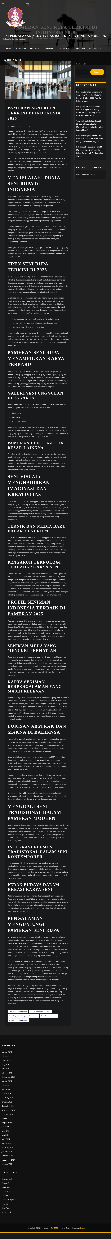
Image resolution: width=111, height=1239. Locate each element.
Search (97, 72)
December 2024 (8, 1106)
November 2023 (8, 1160)
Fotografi (21, 48)
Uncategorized (8, 1212)
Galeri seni (49, 48)
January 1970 (7, 1164)
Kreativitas (80, 48)
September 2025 (8, 1077)
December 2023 (8, 1156)
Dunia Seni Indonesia (18, 1011)
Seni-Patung (64, 48)
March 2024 (6, 1143)
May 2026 (5, 1064)
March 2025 (6, 1093)
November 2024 (8, 1110)
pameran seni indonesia (40, 1011)
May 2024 (5, 1135)
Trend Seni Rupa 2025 (18, 1020)
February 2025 (7, 1098)
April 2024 (6, 1139)
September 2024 (8, 1118)
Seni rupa (34, 48)
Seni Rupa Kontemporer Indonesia (23, 1016)
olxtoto (82, 1228)
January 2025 (7, 1102)
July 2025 (5, 1085)
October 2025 (7, 1073)
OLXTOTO (54, 1228)
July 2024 (5, 1127)
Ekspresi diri (95, 48)
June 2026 (6, 1060)
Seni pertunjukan (12, 60)
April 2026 (6, 1068)
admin (12, 126)
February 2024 (7, 1147)
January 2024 (7, 1151)
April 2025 (6, 1089)
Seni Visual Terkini (49, 1016)
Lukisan (7, 48)
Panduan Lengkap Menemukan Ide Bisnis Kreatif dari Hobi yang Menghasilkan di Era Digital (89, 138)
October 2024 (7, 1114)
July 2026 (5, 1056)
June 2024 (6, 1131)
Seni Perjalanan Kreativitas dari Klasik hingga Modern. (54, 35)
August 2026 (7, 1052)
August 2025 (7, 1081)
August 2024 (7, 1122)
